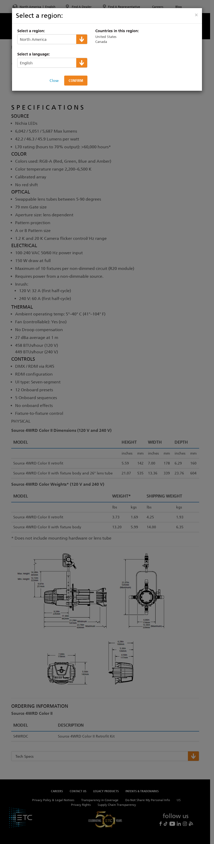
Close (54, 80)
